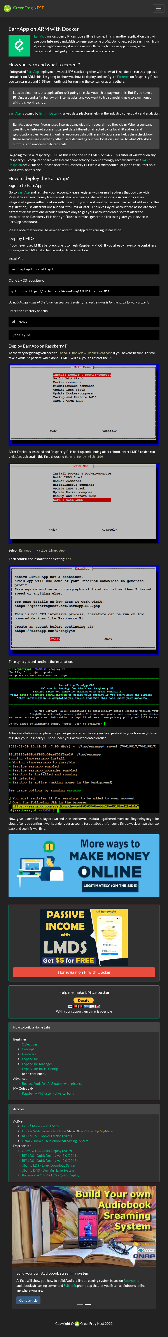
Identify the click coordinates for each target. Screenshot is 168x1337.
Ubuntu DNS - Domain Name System (48, 1170)
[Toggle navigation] (158, 8)
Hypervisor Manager (37, 1064)
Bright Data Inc (50, 113)
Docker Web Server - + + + (67, 1131)
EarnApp (40, 36)
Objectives (30, 1044)
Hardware (29, 1054)
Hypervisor (30, 1059)
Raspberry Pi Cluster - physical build (48, 1093)
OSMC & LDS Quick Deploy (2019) (47, 1151)
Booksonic (131, 1280)
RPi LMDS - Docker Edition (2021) (47, 1136)
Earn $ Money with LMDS (40, 1126)
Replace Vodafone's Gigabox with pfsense (52, 1083)
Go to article (28, 1300)
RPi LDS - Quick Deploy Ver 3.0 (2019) (50, 1155)
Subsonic (70, 1285)
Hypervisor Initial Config (40, 1069)
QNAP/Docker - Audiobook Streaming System (55, 1141)
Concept (28, 1049)
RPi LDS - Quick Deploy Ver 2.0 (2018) (50, 1160)
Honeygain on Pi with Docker (84, 972)
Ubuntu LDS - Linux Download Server (49, 1165)
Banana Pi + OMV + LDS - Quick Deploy (50, 1175)
